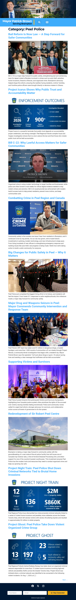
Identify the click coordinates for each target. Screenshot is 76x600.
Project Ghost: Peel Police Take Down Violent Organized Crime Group (36, 526)
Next (65, 580)
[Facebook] (32, 586)
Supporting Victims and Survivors (29, 361)
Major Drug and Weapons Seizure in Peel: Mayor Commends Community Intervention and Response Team (37, 306)
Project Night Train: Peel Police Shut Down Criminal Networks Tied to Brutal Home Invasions (34, 471)
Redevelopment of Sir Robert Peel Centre (33, 413)
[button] (39, 22)
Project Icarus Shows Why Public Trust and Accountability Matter (35, 91)
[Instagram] (43, 586)
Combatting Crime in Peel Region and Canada (36, 198)
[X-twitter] (38, 586)
